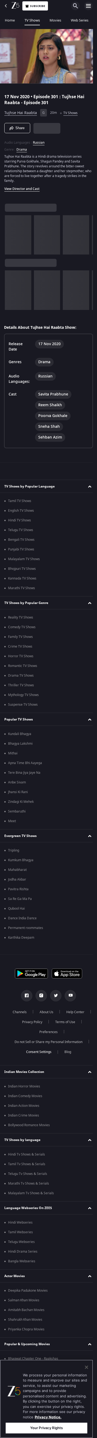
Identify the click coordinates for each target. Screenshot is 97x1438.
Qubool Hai (16, 908)
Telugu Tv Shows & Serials (27, 1173)
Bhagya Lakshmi (20, 743)
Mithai (13, 753)
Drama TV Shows (21, 675)
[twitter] (54, 995)
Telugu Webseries (21, 1241)
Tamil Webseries (20, 1232)
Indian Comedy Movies (25, 1096)
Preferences (63, 1032)
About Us (60, 1012)
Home (10, 20)
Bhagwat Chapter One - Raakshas (33, 1358)
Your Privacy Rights (46, 1428)
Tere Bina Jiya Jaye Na (24, 772)
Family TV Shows (20, 636)
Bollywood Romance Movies (29, 1125)
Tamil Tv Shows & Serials (26, 1164)
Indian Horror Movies (24, 1086)
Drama (21, 147)
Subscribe (37, 6)
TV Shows (32, 20)
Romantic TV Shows (22, 665)
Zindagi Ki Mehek (21, 801)
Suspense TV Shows (23, 704)
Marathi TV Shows (21, 588)
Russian (38, 140)
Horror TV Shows (20, 656)
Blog (65, 1052)
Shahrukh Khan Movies (25, 1319)
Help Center (30, 1022)
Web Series (79, 20)
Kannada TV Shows (22, 578)
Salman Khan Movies (23, 1300)
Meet (12, 821)
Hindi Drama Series (22, 1251)
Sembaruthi (17, 811)
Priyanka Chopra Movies (26, 1329)
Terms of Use (31, 1032)
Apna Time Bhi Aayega (25, 763)
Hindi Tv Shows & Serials (26, 1154)
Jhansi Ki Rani (18, 792)
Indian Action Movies (23, 1105)
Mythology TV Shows (23, 694)
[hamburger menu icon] (88, 6)
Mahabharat (17, 869)
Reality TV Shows (20, 617)
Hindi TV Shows (19, 520)
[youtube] (68, 995)
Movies (55, 20)
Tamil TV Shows (19, 501)
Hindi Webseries (20, 1222)
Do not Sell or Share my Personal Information (47, 1042)
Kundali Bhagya (19, 734)
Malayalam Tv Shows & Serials (31, 1193)
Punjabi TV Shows (21, 549)
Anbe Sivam (17, 782)
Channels (33, 1012)
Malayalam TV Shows (24, 559)
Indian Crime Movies (23, 1115)
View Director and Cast (22, 186)
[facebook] (24, 995)
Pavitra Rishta (18, 889)
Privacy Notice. (48, 1417)
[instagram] (39, 995)
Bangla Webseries (21, 1261)
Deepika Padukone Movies (28, 1290)
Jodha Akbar (17, 879)
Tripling (13, 850)
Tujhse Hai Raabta (20, 111)
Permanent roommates (25, 927)
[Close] (86, 1367)
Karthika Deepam (21, 937)
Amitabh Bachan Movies (26, 1310)
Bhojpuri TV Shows (22, 568)
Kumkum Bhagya (20, 860)
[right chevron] (10, 232)
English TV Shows (21, 510)
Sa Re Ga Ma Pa (20, 898)
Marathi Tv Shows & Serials (28, 1183)
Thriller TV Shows (21, 685)
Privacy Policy (62, 1022)
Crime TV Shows (20, 646)
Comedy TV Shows (22, 627)
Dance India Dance (22, 918)
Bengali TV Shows (21, 539)
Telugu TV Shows (20, 530)
